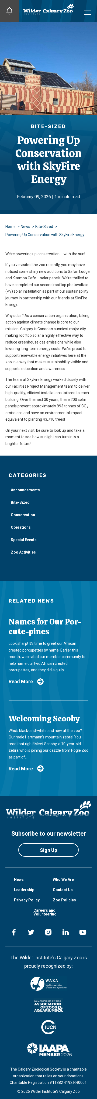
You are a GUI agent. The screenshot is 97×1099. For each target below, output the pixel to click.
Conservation (23, 515)
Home (10, 226)
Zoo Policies (64, 900)
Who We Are (63, 879)
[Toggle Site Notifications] (9, 11)
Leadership (24, 890)
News (25, 226)
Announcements (25, 490)
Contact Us (63, 890)
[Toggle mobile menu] (87, 11)
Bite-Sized (44, 226)
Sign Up (48, 850)
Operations (21, 527)
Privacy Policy (27, 900)
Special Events (24, 540)
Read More (21, 681)
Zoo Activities (23, 552)
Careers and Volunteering (45, 912)
